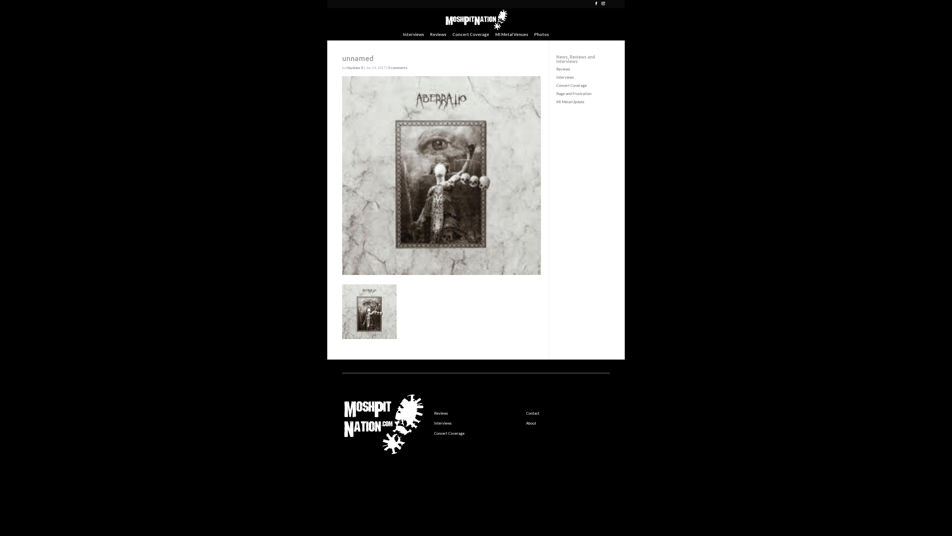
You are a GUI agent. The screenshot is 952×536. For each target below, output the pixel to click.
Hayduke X (355, 68)
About (531, 423)
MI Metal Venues (511, 35)
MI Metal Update (570, 102)
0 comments (397, 68)
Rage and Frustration (574, 93)
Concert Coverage (470, 35)
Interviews (413, 35)
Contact (532, 413)
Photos (541, 35)
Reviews (438, 35)
